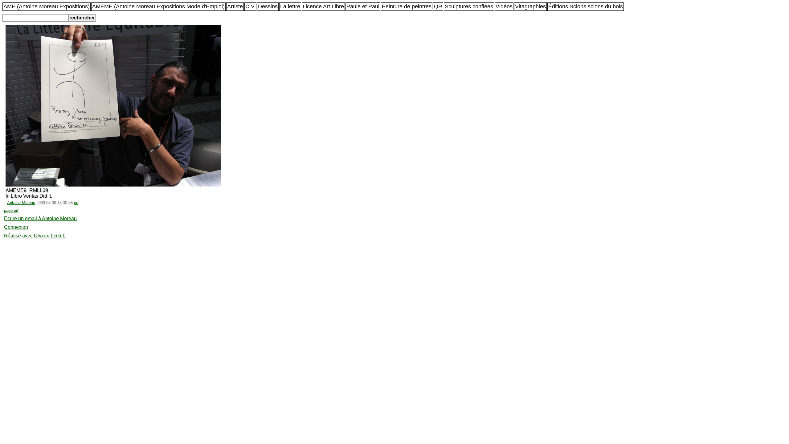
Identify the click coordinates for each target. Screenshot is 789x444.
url (76, 202)
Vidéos (504, 6)
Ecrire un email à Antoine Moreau (40, 218)
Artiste (235, 6)
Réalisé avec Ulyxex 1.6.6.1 (34, 235)
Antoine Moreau (21, 202)
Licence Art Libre (323, 6)
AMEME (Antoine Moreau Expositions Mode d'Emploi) (158, 6)
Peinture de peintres (406, 6)
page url (11, 210)
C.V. (250, 6)
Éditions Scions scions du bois (585, 6)
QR (438, 6)
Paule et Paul (362, 6)
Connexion (16, 227)
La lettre (290, 6)
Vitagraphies (530, 6)
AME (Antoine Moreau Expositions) (46, 6)
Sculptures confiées (469, 6)
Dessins (268, 6)
